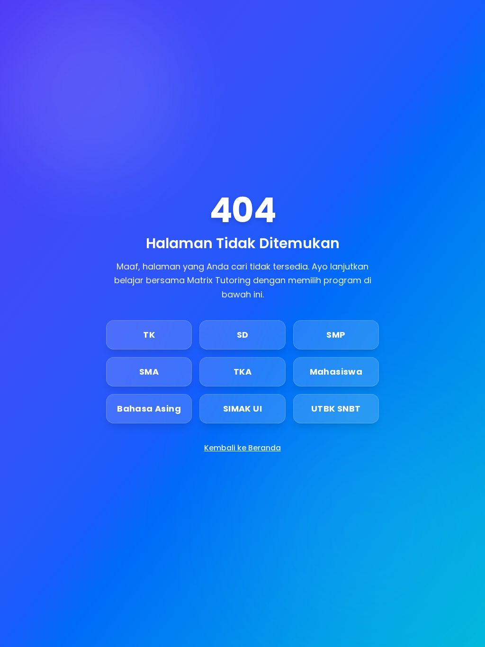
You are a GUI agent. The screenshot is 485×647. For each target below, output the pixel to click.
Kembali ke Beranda (242, 447)
